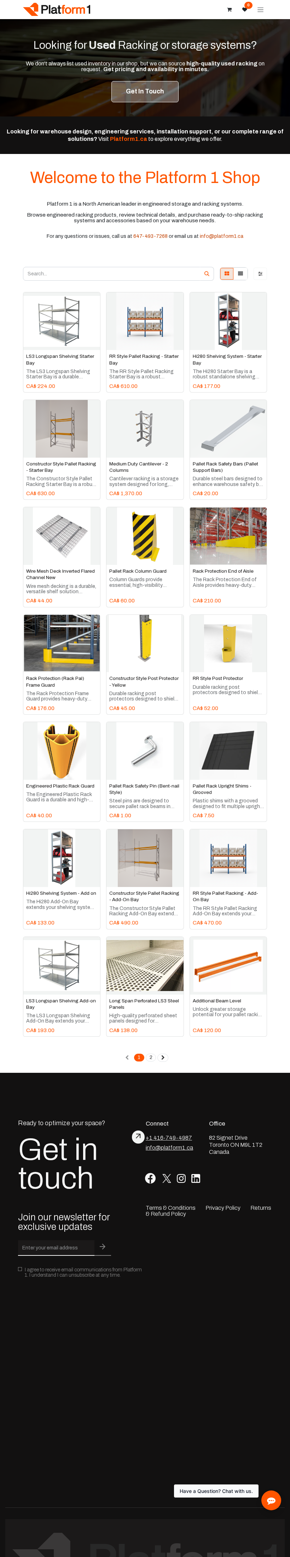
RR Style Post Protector (218, 678)
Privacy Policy (222, 1208)
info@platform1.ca (221, 236)
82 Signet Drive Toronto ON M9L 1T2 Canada (235, 1145)
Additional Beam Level (217, 1000)
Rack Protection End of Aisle (223, 571)
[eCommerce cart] (229, 9)
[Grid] (227, 274)
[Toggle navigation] (260, 9)
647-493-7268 (150, 236)
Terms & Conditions (171, 1208)
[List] (240, 274)
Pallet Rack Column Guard (138, 571)
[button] (34, 341)
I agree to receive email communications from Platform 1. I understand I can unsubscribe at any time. (83, 1272)
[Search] (207, 274)
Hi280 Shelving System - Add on (61, 893)
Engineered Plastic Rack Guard (60, 786)
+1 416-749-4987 (169, 1138)
